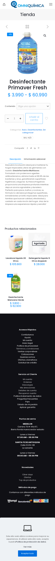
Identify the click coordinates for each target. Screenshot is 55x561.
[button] (45, 36)
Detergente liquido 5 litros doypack (39, 259)
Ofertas (27, 477)
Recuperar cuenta (27, 393)
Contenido (10, 106)
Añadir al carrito (34, 118)
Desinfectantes (35, 129)
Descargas (27, 384)
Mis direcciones (27, 387)
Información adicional (34, 159)
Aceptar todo (27, 553)
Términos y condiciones (27, 348)
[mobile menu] (51, 4)
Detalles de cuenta (27, 390)
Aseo (24, 129)
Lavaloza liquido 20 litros (16, 259)
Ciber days (27, 474)
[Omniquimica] (27, 4)
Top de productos (27, 480)
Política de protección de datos (31, 541)
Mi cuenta (27, 379)
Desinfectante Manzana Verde (16, 298)
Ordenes (27, 382)
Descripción (15, 159)
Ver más (27, 546)
